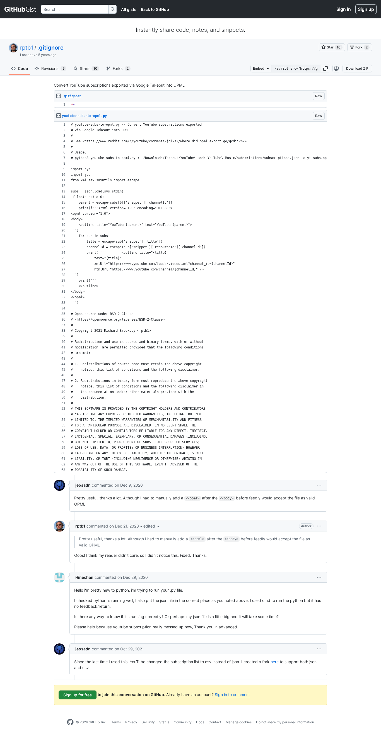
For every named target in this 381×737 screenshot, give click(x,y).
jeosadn (83, 485)
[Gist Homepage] (20, 9)
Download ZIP (357, 68)
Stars (88, 68)
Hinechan (84, 577)
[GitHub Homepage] (70, 722)
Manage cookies (239, 722)
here (275, 661)
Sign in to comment (232, 694)
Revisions (52, 68)
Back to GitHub (155, 9)
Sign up (366, 9)
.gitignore (50, 47)
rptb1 (26, 47)
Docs (200, 722)
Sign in (343, 9)
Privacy (131, 722)
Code (23, 68)
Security (148, 722)
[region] (190, 105)
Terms (116, 722)
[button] (325, 68)
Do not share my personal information (285, 722)
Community (183, 722)
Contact (215, 722)
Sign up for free (77, 694)
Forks (121, 68)
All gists (128, 9)
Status (164, 722)
